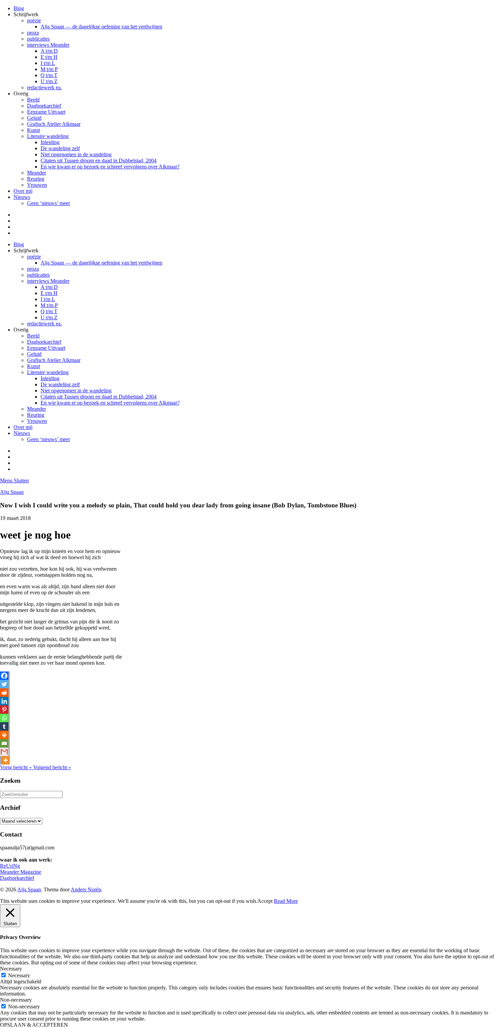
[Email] (4, 743)
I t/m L (48, 63)
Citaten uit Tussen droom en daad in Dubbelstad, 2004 (99, 160)
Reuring (35, 179)
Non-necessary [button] (16, 1000)
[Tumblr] (4, 726)
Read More (286, 901)
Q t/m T (49, 75)
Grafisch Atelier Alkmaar (53, 124)
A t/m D (49, 51)
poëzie (34, 20)
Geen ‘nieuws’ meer (48, 203)
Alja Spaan (12, 492)
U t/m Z (49, 81)
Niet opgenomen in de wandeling (76, 154)
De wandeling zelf (60, 148)
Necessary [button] (11, 969)
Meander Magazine (20, 872)
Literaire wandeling (48, 136)
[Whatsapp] (4, 718)
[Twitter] (4, 684)
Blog (19, 8)
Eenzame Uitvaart (46, 112)
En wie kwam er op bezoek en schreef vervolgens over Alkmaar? (110, 166)
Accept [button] (265, 901)
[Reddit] (4, 692)
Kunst (33, 130)
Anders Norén (86, 889)
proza (33, 33)
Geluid (34, 118)
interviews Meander (48, 45)
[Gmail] (4, 752)
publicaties (38, 39)
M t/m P (49, 69)
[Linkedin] (4, 701)
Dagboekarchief (44, 106)
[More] (5, 760)
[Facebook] (4, 675)
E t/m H (49, 57)
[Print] (4, 735)
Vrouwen (37, 185)
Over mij (23, 191)
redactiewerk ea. (44, 87)
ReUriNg (10, 866)
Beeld (33, 99)
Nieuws (22, 197)
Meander (36, 173)
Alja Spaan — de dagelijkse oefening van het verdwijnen (101, 26)
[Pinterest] (4, 709)
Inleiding (50, 142)
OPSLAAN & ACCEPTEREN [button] (34, 1025)
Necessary (19, 975)
